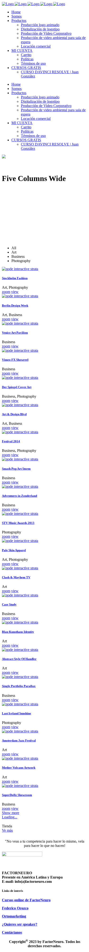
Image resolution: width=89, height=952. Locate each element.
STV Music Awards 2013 (18, 523)
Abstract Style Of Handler (19, 659)
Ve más (7, 830)
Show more (10, 813)
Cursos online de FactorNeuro (26, 900)
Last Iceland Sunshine (16, 713)
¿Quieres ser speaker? (19, 924)
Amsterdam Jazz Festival (19, 740)
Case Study (9, 604)
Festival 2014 (11, 441)
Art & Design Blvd (14, 414)
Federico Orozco (15, 908)
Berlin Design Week (15, 305)
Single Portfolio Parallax (19, 686)
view (15, 292)
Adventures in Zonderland (19, 496)
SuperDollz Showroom (17, 795)
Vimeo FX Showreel (15, 359)
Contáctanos (12, 932)
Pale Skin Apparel (14, 550)
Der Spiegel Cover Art (16, 387)
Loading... (9, 817)
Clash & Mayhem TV (16, 577)
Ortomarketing (14, 916)
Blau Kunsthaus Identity (18, 632)
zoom (6, 292)
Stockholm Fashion (15, 278)
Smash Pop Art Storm (16, 468)
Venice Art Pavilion (15, 332)
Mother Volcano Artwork (18, 767)
